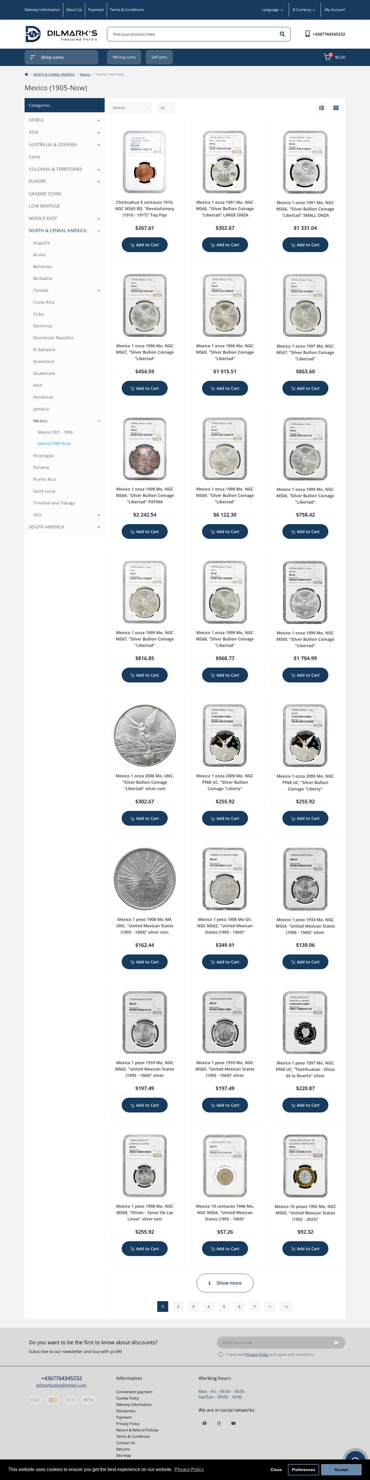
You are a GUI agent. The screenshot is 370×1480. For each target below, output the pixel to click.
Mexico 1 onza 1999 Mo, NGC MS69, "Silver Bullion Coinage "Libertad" (305, 639)
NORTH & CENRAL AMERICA (54, 74)
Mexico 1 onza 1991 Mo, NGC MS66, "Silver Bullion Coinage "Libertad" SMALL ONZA (305, 209)
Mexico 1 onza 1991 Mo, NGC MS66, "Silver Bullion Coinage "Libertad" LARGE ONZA (225, 208)
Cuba (38, 314)
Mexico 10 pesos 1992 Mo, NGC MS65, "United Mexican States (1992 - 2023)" (305, 1213)
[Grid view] (336, 107)
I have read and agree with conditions (269, 1354)
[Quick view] (182, 125)
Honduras (43, 397)
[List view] (322, 107)
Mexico (85, 74)
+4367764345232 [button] (61, 1378)
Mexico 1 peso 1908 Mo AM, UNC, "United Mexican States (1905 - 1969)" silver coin (144, 926)
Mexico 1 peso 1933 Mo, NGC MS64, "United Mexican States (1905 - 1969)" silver (305, 926)
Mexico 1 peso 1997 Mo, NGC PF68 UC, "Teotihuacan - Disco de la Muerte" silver (305, 1069)
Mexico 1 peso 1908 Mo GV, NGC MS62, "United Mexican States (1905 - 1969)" (225, 926)
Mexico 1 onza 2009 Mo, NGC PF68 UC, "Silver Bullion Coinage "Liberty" (225, 782)
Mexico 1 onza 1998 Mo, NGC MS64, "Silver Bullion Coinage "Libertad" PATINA (145, 495)
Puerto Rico (44, 479)
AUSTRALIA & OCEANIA (53, 144)
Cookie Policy (127, 1398)
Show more (229, 1283)
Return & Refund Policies (137, 1430)
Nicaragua (43, 455)
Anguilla (41, 242)
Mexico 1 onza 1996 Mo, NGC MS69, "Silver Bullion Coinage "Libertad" (225, 352)
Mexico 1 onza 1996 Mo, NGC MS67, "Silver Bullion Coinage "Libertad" (145, 352)
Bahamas (42, 266)
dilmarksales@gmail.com (61, 1385)
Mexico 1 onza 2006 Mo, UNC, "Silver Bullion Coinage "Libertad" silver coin (145, 782)
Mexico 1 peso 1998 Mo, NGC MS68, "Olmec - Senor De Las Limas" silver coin (144, 1212)
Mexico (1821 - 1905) (55, 432)
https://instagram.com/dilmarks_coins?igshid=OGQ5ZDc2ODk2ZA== (219, 1423)
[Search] (282, 34)
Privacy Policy (257, 1354)
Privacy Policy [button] (189, 1469)
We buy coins (124, 57)
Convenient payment (134, 1391)
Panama (41, 467)
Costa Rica (43, 302)
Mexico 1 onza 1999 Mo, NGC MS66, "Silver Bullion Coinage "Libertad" (305, 495)
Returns (123, 1449)
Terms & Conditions (127, 9)
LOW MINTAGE (44, 206)
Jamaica (41, 409)
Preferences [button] (303, 1469)
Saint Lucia (44, 491)
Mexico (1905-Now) (54, 443)
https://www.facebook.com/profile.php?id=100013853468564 (204, 1423)
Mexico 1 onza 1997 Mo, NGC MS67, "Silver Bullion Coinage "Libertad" (305, 352)
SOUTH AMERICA (46, 527)
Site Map (123, 1455)
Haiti (38, 385)
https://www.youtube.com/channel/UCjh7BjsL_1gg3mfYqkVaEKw (233, 1423)
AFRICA (36, 120)
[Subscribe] (336, 1342)
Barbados (42, 278)
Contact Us (125, 1442)
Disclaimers (126, 1410)
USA (37, 514)
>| (286, 1306)
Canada (41, 290)
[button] (328, 34)
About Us (74, 9)
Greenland (44, 361)
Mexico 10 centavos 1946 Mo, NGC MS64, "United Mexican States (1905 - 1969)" (225, 1212)
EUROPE (37, 181)
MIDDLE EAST (43, 218)
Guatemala (44, 373)
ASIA (33, 132)
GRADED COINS (45, 194)
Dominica (42, 325)
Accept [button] (341, 1469)
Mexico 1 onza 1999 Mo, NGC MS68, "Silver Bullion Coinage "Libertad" (225, 639)
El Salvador (44, 349)
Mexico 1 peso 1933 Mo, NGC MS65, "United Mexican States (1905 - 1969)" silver (144, 1069)
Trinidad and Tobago (54, 503)
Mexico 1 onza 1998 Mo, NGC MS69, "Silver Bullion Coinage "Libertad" (225, 495)
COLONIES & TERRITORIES (55, 169)
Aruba (39, 254)
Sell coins (159, 57)
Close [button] (276, 1469)
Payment (96, 9)
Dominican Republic (53, 337)
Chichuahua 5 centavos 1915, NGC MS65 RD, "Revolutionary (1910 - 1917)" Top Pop (144, 208)
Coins (34, 156)
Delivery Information (42, 9)
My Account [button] (335, 9)
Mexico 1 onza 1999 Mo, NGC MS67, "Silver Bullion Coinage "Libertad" (145, 639)
